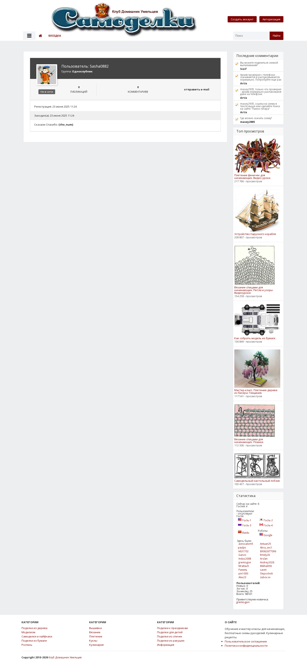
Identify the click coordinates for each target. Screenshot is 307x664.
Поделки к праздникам (172, 628)
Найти (276, 35)
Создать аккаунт (242, 19)
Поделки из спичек (169, 636)
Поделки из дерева (34, 628)
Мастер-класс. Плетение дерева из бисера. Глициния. (255, 391)
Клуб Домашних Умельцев (65, 657)
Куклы (93, 640)
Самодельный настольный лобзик (257, 480)
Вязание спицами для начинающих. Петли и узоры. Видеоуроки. (253, 290)
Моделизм (28, 632)
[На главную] (125, 20)
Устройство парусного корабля (255, 234)
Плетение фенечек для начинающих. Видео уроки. (252, 176)
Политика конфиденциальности (246, 645)
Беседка (54, 35)
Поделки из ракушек (171, 640)
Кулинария (96, 644)
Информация (165, 644)
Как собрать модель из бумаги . (255, 338)
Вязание (94, 632)
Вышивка (95, 628)
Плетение (95, 636)
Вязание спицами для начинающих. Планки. (249, 440)
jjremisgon (243, 602)
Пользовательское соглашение (246, 641)
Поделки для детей (170, 632)
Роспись (27, 644)
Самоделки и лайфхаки (37, 636)
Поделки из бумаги (34, 640)
